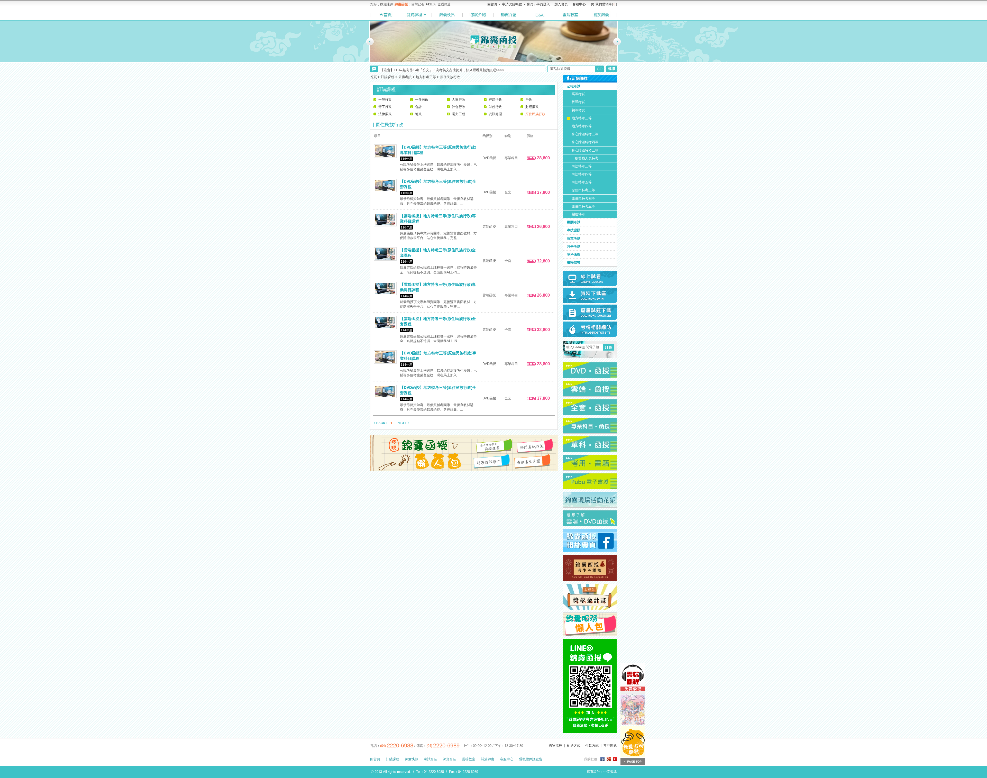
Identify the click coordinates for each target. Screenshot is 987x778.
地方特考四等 (582, 126)
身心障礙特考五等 (585, 150)
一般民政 (421, 100)
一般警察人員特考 (585, 158)
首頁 (373, 77)
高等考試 (578, 94)
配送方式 (573, 745)
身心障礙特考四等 (585, 142)
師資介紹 (449, 759)
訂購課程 (392, 759)
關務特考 (578, 214)
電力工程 (458, 114)
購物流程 (555, 745)
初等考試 (578, 110)
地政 (418, 114)
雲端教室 (468, 759)
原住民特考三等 (583, 190)
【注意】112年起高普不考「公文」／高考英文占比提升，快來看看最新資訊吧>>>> (442, 69)
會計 (418, 107)
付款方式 (592, 745)
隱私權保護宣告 (530, 759)
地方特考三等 (582, 118)
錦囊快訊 (411, 759)
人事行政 (458, 100)
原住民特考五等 (583, 206)
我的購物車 (603, 4)
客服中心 (579, 4)
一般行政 (385, 100)
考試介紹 (430, 759)
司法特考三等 (582, 166)
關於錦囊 (487, 759)
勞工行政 (385, 107)
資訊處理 (495, 114)
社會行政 (458, 107)
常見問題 (610, 745)
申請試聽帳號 (512, 4)
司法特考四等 (582, 174)
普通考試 (578, 102)
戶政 (528, 100)
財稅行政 (495, 107)
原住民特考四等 (583, 198)
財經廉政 (532, 107)
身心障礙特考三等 (585, 134)
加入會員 (561, 4)
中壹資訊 (610, 772)
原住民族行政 (535, 114)
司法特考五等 (582, 182)
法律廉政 (385, 114)
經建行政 (495, 100)
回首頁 (492, 4)
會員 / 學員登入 (538, 4)
